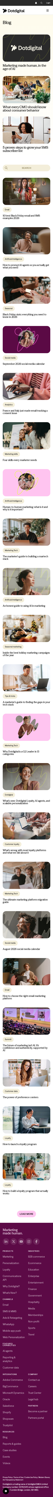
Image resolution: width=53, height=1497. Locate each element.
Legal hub (33, 1399)
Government (35, 1295)
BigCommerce (10, 1386)
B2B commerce (36, 1256)
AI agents (8, 1351)
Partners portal (36, 1417)
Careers (32, 1386)
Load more (26, 1214)
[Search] (41, 3)
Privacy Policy (8, 1477)
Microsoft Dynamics (13, 1392)
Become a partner (37, 1411)
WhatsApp (8, 1324)
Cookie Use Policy (31, 1477)
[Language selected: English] (30, 3)
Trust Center (34, 1392)
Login (48, 3)
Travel (31, 1334)
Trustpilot (8, 1425)
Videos (6, 1463)
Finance (32, 1289)
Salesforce (8, 1405)
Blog (5, 1437)
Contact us (34, 1379)
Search (26, 168)
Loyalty (6, 1269)
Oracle (6, 1399)
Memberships (35, 1315)
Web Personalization (14, 1337)
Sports (31, 1328)
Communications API (12, 1278)
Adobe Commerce (13, 1379)
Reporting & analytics (9, 1359)
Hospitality (34, 1302)
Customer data (11, 1367)
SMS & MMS (9, 1311)
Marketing (8, 1256)
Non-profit (33, 1321)
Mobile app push (12, 1330)
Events (6, 1456)
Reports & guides (12, 1443)
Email (6, 1304)
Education (33, 1269)
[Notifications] (36, 3)
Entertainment (35, 1282)
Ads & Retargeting (12, 1317)
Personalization (11, 1263)
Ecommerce (34, 1263)
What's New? (10, 1292)
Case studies (9, 1450)
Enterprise (33, 1276)
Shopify (7, 1412)
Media (31, 1308)
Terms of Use (18, 1477)
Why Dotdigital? (11, 1286)
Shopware (8, 1418)
